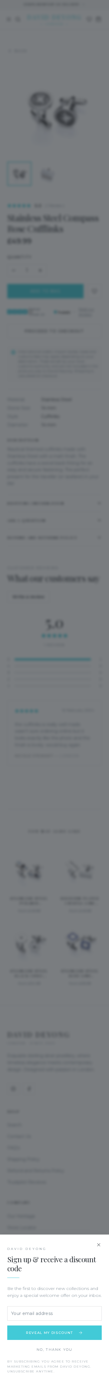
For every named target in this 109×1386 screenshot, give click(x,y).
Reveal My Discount (49, 1333)
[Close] (98, 1244)
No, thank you (55, 1349)
